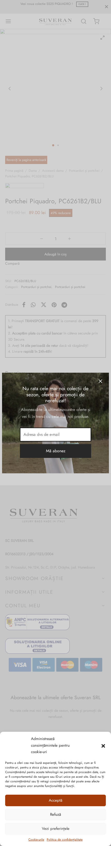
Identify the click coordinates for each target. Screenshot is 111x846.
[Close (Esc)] (100, 381)
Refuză (55, 814)
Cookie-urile (36, 839)
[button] (103, 745)
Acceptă (55, 800)
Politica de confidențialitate (65, 839)
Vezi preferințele (55, 828)
